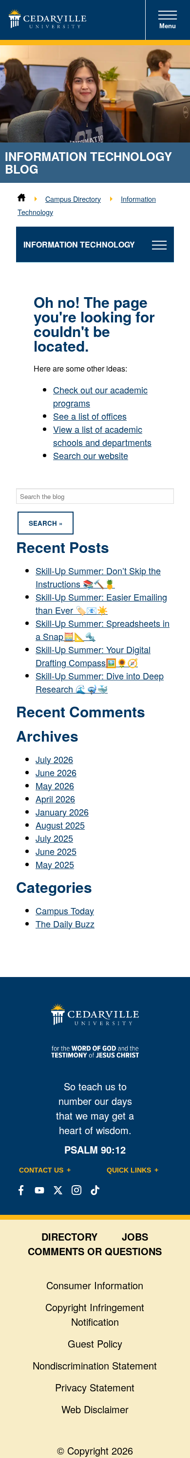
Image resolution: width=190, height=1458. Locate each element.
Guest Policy (95, 1343)
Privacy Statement (94, 1387)
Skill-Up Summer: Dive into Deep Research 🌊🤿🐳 (100, 682)
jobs (135, 1236)
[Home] (21, 199)
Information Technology (79, 244)
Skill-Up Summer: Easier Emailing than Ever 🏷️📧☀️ (101, 603)
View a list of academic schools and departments (102, 435)
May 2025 (55, 864)
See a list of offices (90, 415)
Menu (167, 26)
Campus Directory (73, 199)
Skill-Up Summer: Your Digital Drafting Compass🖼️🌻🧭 (93, 656)
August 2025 (60, 824)
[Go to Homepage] (47, 24)
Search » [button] (45, 523)
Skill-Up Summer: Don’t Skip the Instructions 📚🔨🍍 (98, 577)
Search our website (90, 455)
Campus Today (65, 910)
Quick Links (129, 1170)
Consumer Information (94, 1285)
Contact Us (41, 1170)
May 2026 (55, 785)
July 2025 (54, 838)
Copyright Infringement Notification (94, 1314)
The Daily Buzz (65, 923)
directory (69, 1236)
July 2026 (54, 759)
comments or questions (95, 1251)
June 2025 (56, 851)
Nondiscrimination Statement (95, 1365)
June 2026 (56, 772)
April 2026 (55, 798)
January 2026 (62, 811)
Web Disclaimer (95, 1409)
